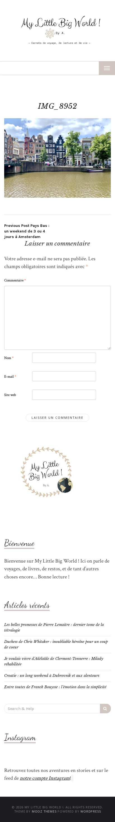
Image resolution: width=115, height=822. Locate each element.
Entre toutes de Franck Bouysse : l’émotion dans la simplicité (55, 687)
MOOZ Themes (44, 811)
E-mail (10, 376)
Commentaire (15, 280)
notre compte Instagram (45, 778)
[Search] (105, 708)
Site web (10, 395)
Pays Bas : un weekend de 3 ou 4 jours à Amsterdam (26, 231)
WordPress (90, 811)
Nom (9, 358)
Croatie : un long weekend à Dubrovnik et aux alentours (51, 675)
